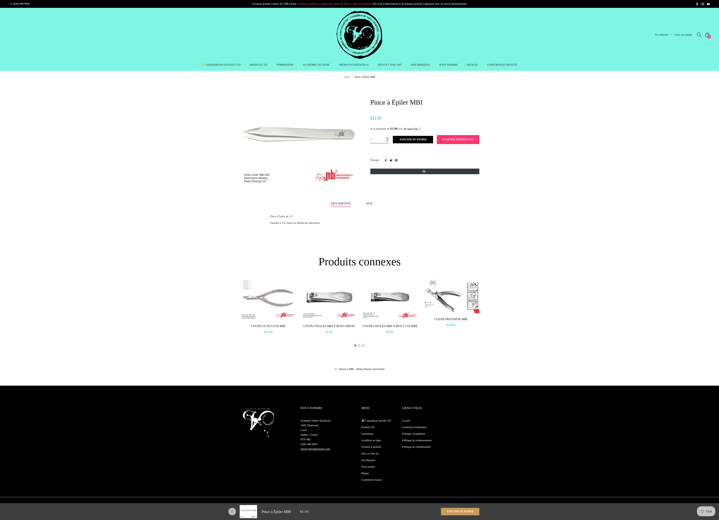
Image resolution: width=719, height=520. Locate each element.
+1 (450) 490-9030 (19, 3)
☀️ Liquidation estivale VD (376, 420)
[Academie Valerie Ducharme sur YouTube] (708, 3)
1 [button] (355, 345)
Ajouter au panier (460, 511)
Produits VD (368, 427)
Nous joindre (368, 466)
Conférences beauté (371, 479)
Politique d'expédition (413, 433)
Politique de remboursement (417, 440)
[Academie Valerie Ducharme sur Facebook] (697, 3)
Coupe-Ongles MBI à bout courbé (390, 326)
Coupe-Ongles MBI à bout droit (329, 326)
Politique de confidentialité (416, 447)
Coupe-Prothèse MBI (450, 319)
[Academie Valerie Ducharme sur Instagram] (702, 3)
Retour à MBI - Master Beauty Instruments (362, 369)
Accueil (406, 420)
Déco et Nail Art (370, 453)
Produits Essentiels (371, 447)
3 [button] (363, 345)
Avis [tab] (369, 203)
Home (347, 77)
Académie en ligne (371, 440)
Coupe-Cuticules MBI (268, 326)
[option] (268, 309)
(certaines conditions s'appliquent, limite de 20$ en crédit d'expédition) (334, 3)
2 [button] (359, 345)
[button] (424, 129)
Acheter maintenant (458, 139)
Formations (367, 433)
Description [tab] (341, 203)
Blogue (365, 473)
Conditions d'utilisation (414, 427)
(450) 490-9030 (309, 444)
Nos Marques (368, 460)
